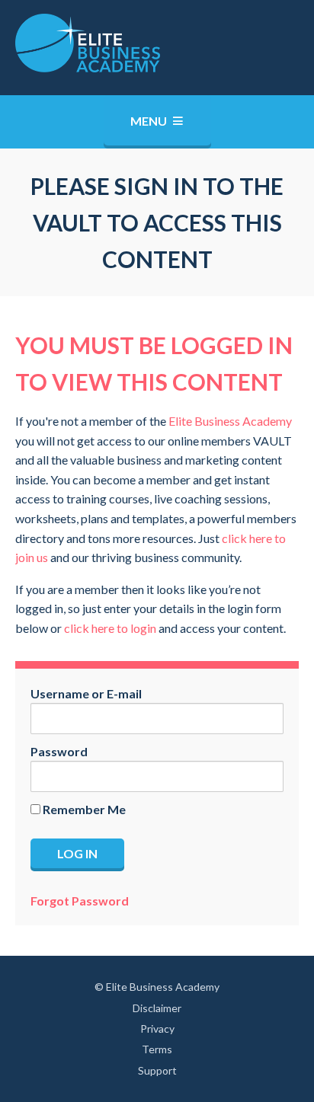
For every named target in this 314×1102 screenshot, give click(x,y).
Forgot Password (79, 900)
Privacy (157, 1028)
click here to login (110, 628)
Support (157, 1070)
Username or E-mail (86, 693)
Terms (157, 1049)
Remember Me (83, 809)
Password (59, 751)
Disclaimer (157, 1007)
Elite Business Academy (230, 421)
